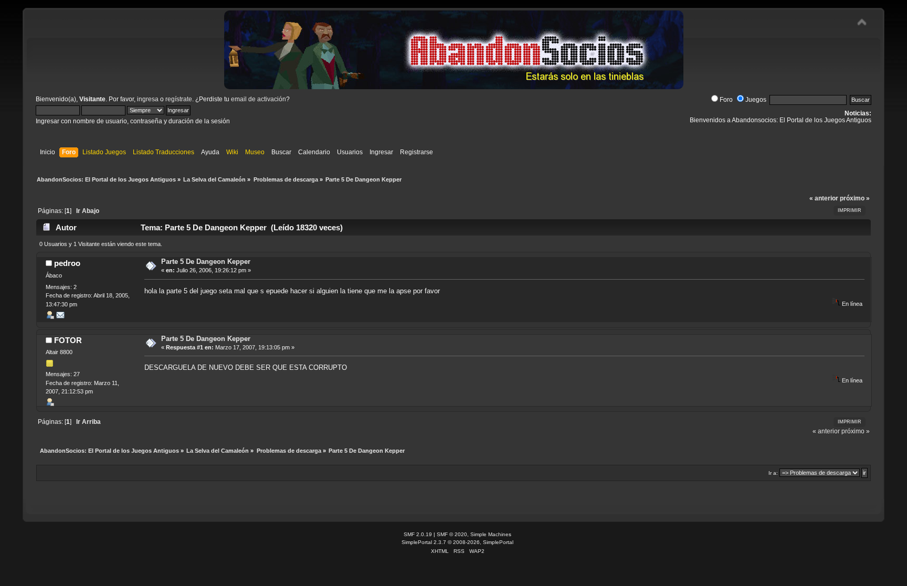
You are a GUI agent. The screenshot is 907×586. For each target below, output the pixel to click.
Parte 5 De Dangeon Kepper (205, 261)
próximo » (855, 198)
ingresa (148, 99)
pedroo (67, 263)
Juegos (755, 100)
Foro (726, 100)
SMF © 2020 (452, 534)
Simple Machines (490, 534)
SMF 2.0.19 (418, 534)
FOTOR (68, 340)
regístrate (178, 99)
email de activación (258, 99)
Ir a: (773, 473)
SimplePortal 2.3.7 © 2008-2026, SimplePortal (457, 542)
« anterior (823, 198)
